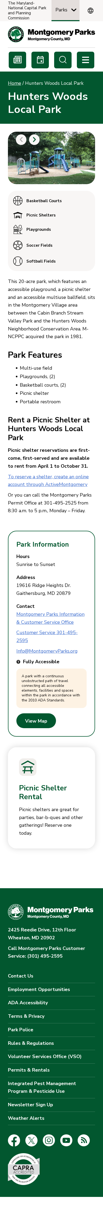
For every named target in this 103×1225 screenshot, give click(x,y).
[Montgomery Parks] (51, 34)
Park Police (20, 1030)
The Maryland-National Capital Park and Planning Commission (27, 11)
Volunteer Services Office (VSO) (45, 1056)
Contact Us (20, 976)
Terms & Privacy (26, 1016)
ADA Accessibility (28, 1003)
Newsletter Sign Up (30, 1105)
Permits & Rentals (29, 1070)
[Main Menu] (85, 60)
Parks (61, 10)
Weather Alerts (26, 1118)
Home (14, 83)
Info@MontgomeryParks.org (47, 651)
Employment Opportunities (39, 989)
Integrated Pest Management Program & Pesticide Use (42, 1087)
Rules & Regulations (31, 1043)
